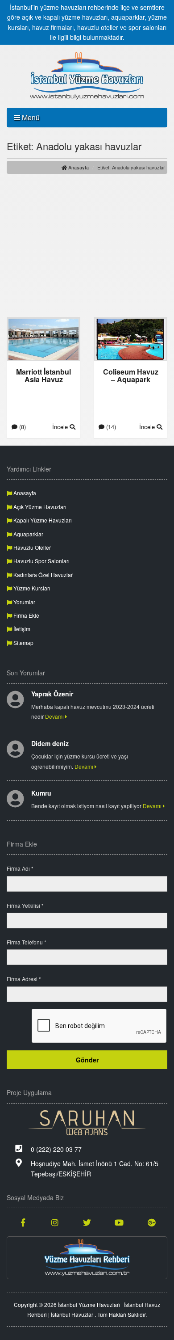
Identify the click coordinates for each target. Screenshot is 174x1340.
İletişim (21, 628)
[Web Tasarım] (87, 1122)
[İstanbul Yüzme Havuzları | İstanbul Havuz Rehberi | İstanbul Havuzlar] (87, 76)
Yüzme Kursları (31, 588)
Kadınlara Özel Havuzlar (42, 574)
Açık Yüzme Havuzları (39, 506)
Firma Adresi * (24, 978)
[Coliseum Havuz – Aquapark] (130, 338)
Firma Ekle (25, 615)
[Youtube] (119, 1222)
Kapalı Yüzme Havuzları (42, 520)
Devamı (55, 716)
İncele (61, 426)
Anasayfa (78, 167)
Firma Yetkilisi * (25, 905)
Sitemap (22, 642)
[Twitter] (87, 1222)
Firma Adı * (20, 868)
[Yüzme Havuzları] (87, 1258)
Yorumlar (23, 602)
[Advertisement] (87, 245)
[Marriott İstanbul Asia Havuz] (43, 338)
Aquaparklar (27, 534)
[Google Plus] (151, 1222)
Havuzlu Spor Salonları (41, 561)
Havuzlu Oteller (31, 547)
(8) (21, 426)
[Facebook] (23, 1222)
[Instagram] (55, 1222)
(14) (110, 426)
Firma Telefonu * (26, 942)
